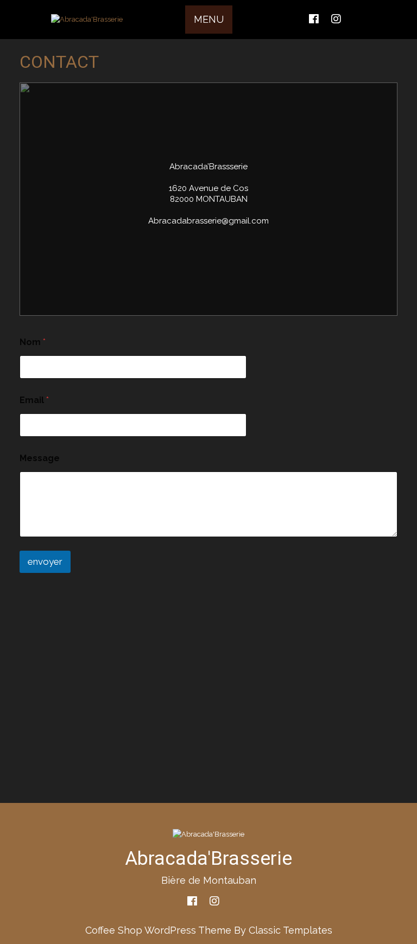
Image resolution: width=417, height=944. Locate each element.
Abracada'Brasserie (208, 858)
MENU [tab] (209, 19)
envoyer (45, 561)
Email (34, 400)
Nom (33, 342)
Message (40, 458)
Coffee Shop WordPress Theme (158, 930)
